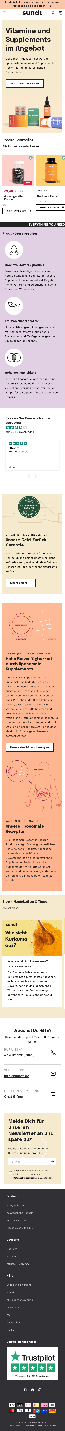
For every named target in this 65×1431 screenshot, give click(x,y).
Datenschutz (14, 1322)
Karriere (11, 1256)
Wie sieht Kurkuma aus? (28, 961)
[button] (4, 13)
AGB (9, 1314)
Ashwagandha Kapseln (14, 198)
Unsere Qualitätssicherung (27, 747)
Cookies (11, 1330)
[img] (34, 427)
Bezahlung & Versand (19, 1284)
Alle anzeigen (10, 907)
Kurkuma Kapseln (17, 1220)
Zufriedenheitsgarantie (20, 1299)
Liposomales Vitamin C (20, 1227)
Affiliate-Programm (18, 1263)
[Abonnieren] (52, 1162)
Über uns (12, 1248)
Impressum (13, 1307)
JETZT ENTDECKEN (23, 83)
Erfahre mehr (18, 582)
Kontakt (11, 1292)
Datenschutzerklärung (25, 1178)
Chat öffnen (14, 1097)
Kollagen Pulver (16, 1205)
